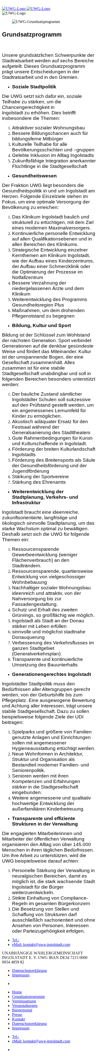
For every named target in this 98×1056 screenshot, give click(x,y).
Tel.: (15, 940)
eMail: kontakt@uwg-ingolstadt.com (41, 944)
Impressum (20, 975)
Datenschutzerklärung (29, 970)
